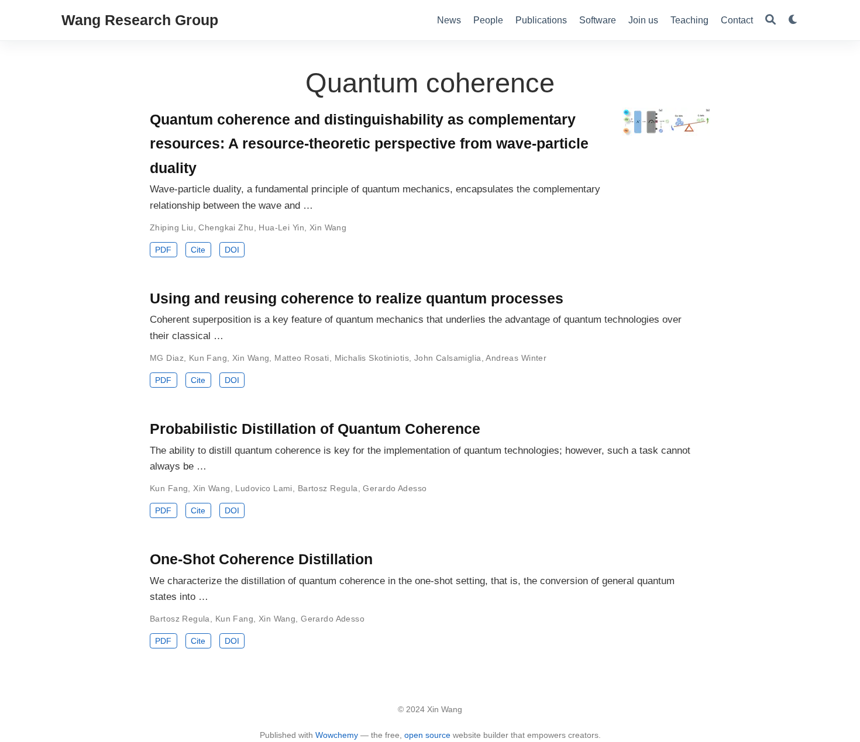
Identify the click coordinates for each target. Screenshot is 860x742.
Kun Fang (208, 358)
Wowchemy (336, 735)
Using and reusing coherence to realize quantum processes (356, 298)
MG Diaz (167, 358)
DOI (232, 249)
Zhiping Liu (172, 227)
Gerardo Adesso (394, 488)
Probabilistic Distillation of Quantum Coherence (315, 428)
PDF (163, 249)
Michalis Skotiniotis (372, 358)
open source (427, 735)
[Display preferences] (793, 20)
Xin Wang (327, 227)
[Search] (770, 20)
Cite (198, 249)
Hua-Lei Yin (281, 227)
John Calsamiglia (447, 358)
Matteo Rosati (301, 358)
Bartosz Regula (328, 488)
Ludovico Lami (263, 488)
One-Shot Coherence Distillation (261, 559)
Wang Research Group (139, 20)
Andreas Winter (516, 358)
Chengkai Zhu (225, 227)
